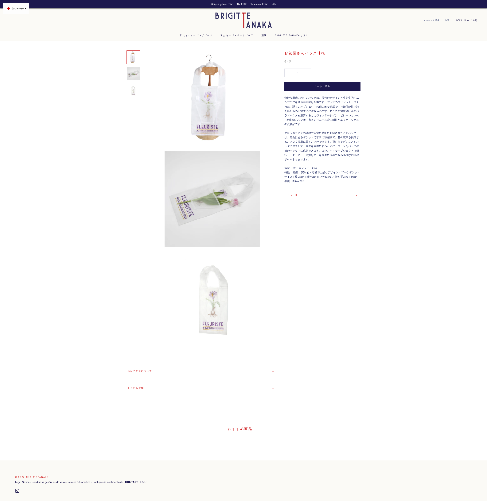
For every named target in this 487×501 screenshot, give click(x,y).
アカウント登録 (432, 20)
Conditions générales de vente (49, 482)
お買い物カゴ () (466, 20)
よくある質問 (135, 388)
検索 (447, 20)
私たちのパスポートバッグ (236, 35)
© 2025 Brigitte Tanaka (31, 477)
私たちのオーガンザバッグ (196, 35)
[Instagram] (17, 491)
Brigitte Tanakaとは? (291, 35)
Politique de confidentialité (108, 482)
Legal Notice (22, 482)
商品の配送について (139, 371)
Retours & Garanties (79, 482)
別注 (264, 35)
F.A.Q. (143, 482)
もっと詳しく (294, 195)
